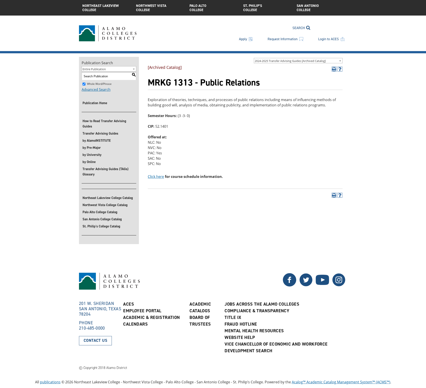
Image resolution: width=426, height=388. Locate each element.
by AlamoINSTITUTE (97, 140)
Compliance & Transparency (257, 311)
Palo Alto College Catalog (100, 212)
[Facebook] (306, 285)
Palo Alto (197, 7)
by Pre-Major (92, 147)
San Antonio (308, 7)
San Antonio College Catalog (102, 219)
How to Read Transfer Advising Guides (104, 124)
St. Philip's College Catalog (101, 226)
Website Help (240, 337)
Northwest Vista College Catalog (105, 205)
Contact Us (95, 340)
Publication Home (95, 103)
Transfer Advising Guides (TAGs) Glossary (105, 172)
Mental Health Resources (254, 331)
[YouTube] (322, 285)
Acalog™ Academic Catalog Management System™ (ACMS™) (341, 382)
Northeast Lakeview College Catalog (108, 198)
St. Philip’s (252, 7)
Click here (156, 176)
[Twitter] (289, 285)
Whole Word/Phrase (99, 84)
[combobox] (298, 60)
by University (92, 155)
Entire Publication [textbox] (94, 69)
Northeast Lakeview (100, 7)
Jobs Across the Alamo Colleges (262, 304)
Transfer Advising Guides (100, 133)
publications (50, 382)
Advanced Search (96, 89)
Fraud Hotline (241, 324)
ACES (128, 304)
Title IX (233, 317)
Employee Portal (142, 311)
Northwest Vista (151, 7)
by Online (89, 162)
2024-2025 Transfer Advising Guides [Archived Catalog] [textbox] (290, 61)
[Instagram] (338, 285)
